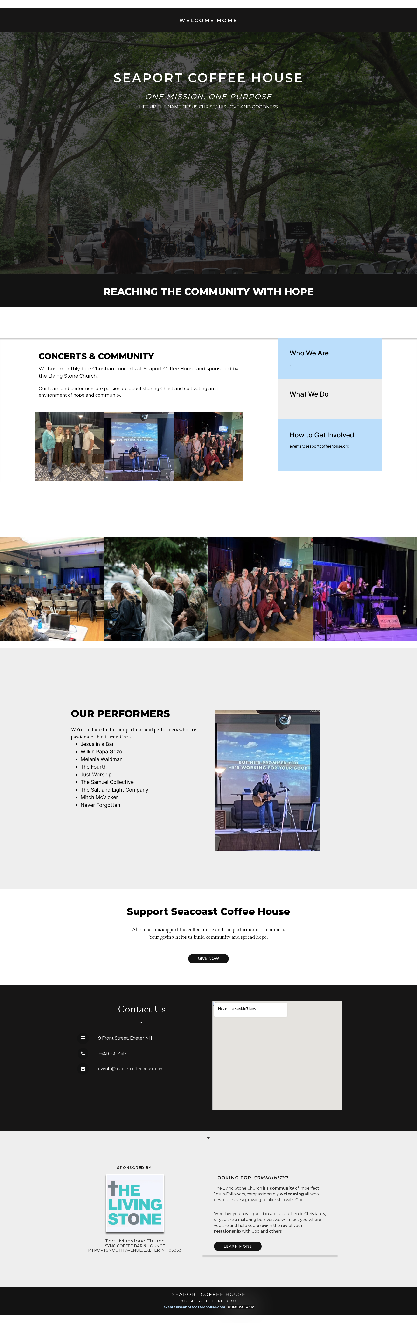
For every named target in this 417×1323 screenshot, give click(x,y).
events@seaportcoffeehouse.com (194, 1307)
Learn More (238, 1246)
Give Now (208, 958)
